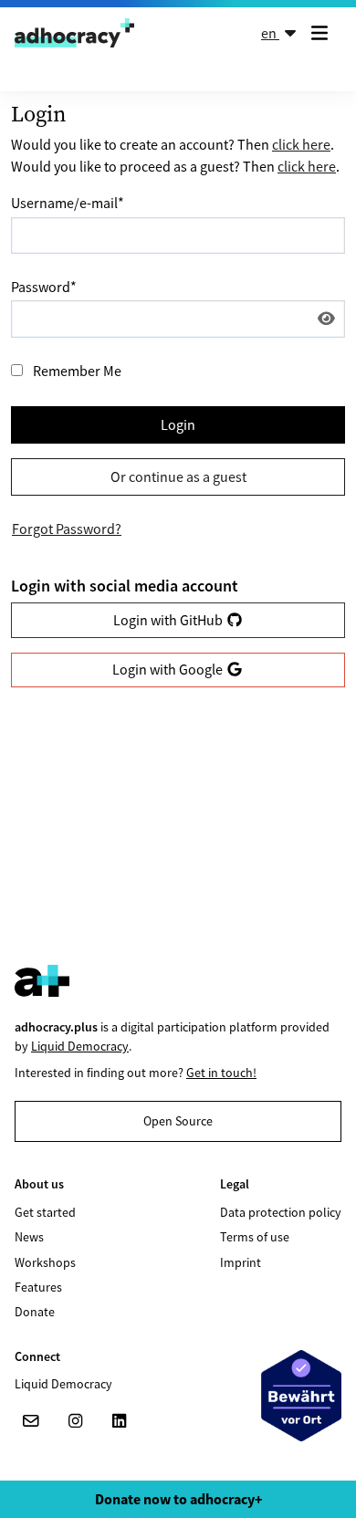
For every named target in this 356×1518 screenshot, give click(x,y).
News (29, 1237)
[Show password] (326, 319)
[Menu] (323, 32)
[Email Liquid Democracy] (31, 1421)
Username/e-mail (67, 203)
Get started (45, 1212)
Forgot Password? (66, 528)
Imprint (240, 1262)
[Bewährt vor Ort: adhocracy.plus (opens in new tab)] (301, 1395)
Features (38, 1287)
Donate (35, 1311)
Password (44, 286)
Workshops (45, 1262)
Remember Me (77, 370)
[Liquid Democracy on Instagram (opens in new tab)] (74, 1421)
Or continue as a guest (178, 476)
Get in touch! (221, 1072)
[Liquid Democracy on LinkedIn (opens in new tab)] (118, 1421)
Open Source (178, 1121)
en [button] (270, 33)
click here (301, 144)
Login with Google (168, 669)
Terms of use (254, 1237)
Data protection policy (280, 1212)
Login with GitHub (169, 620)
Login (178, 424)
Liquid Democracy (80, 1046)
